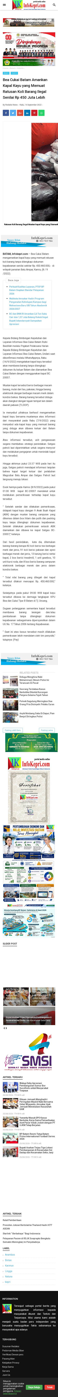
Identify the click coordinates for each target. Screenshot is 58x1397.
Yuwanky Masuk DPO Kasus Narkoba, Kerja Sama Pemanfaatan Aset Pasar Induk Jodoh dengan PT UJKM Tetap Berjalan (37, 1121)
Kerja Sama (8, 1367)
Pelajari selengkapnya (12, 1392)
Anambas (10, 1254)
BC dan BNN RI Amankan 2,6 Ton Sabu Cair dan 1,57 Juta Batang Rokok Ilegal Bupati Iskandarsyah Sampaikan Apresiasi (28, 319)
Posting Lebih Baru (13, 730)
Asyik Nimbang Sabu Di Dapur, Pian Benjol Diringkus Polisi (36, 715)
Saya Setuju (34, 1387)
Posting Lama (47, 730)
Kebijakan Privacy (10, 1362)
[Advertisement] (29, 1184)
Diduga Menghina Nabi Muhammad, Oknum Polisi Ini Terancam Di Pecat (34, 680)
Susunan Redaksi (10, 1346)
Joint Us (6, 1375)
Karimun (9, 1265)
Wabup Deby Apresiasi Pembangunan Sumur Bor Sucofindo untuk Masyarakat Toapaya (33, 1087)
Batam (6, 73)
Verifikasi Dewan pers (12, 1354)
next (6, 1028)
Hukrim (14, 73)
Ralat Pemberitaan (12, 1220)
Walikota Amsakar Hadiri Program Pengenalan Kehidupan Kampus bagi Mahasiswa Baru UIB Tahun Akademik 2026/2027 (28, 303)
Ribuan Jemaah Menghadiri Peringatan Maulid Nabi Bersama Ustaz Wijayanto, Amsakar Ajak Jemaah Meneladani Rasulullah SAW (36, 1104)
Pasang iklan (8, 1358)
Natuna (8, 1276)
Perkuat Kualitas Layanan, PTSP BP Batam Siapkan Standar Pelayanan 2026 (26, 290)
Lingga (8, 1271)
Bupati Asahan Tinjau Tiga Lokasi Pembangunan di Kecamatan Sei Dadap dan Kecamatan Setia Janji (36, 1150)
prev (4, 1028)
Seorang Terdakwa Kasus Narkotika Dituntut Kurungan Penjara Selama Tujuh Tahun (33, 692)
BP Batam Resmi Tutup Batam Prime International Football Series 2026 (37, 1136)
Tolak (49, 1387)
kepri (7, 1281)
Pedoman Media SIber (13, 1350)
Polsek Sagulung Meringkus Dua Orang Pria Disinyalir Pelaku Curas (36, 703)
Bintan (8, 1260)
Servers (6, 1371)
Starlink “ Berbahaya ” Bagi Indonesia (21, 1233)
